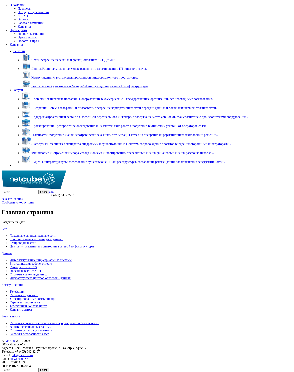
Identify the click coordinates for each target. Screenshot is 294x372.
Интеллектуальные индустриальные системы (41, 260)
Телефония (17, 291)
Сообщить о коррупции (18, 202)
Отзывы (23, 19)
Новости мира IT (29, 41)
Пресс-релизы (27, 37)
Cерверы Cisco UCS (23, 267)
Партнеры (24, 8)
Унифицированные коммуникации (33, 298)
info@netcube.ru (22, 355)
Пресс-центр (18, 30)
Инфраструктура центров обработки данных (40, 278)
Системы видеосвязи (24, 295)
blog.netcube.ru (19, 358)
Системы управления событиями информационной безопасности (54, 323)
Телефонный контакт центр (28, 306)
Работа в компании (31, 23)
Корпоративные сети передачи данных (36, 239)
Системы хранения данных (28, 274)
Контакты (24, 26)
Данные (7, 253)
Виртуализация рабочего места (31, 263)
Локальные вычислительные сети (33, 235)
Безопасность (11, 316)
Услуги (18, 90)
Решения (19, 51)
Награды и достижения (33, 12)
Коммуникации (12, 284)
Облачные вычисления (25, 270)
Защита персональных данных (30, 326)
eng (51, 191)
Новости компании (31, 33)
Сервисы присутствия (25, 302)
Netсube (10, 340)
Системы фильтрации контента (31, 330)
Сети (5, 228)
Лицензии (24, 15)
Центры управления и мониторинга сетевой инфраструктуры (52, 246)
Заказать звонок (12, 198)
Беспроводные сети (23, 242)
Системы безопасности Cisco (29, 334)
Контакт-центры (21, 309)
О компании (18, 5)
